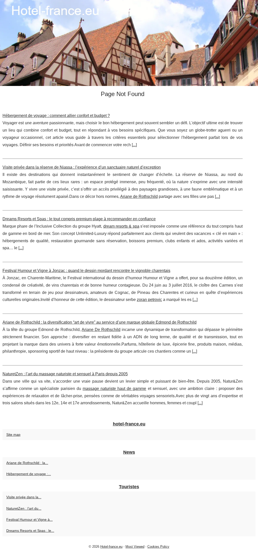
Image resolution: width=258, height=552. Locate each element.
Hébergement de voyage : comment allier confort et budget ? (56, 115)
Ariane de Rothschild (139, 196)
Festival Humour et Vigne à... (29, 519)
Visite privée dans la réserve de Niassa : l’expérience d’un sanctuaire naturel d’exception (82, 167)
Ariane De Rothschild (101, 329)
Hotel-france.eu (111, 546)
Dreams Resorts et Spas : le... (30, 531)
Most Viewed (134, 546)
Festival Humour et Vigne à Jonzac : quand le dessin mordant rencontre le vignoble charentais (86, 270)
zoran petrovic (149, 299)
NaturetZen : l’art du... (23, 508)
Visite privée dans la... (23, 497)
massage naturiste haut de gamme (114, 388)
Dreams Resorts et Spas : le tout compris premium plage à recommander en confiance (79, 219)
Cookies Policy (158, 546)
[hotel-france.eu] (129, 43)
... (134, 145)
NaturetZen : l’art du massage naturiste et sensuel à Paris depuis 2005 (65, 374)
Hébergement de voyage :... (28, 474)
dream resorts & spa (121, 226)
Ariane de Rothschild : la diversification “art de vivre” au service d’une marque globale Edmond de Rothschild (100, 322)
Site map (13, 435)
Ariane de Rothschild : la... (27, 463)
